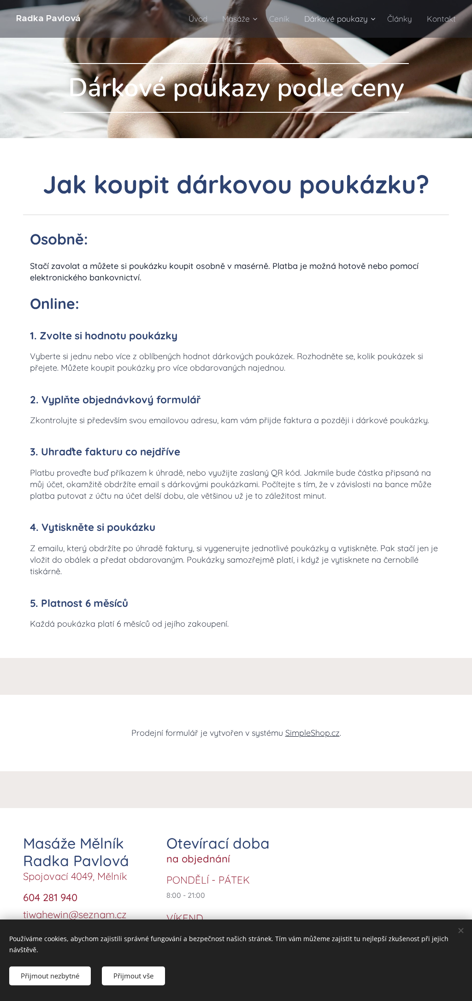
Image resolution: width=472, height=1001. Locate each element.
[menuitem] (200, 18)
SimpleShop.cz (312, 732)
